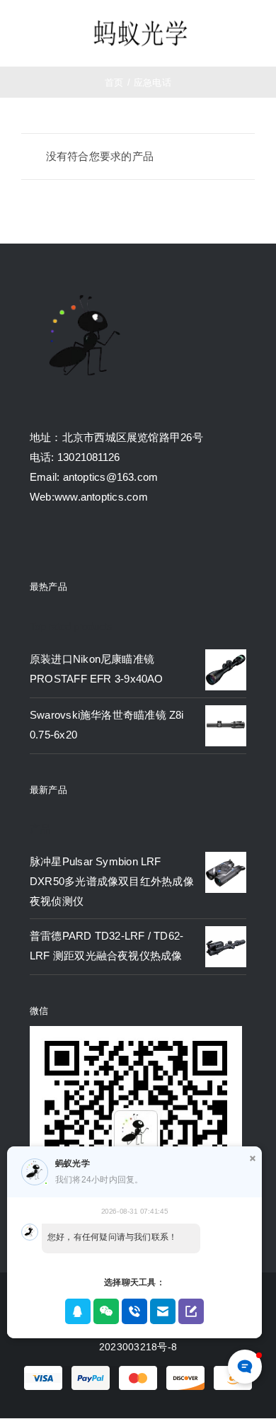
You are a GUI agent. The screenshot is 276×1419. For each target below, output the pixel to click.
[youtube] (112, 542)
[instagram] (86, 542)
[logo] (140, 22)
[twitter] (61, 542)
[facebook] (35, 542)
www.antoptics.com (101, 497)
